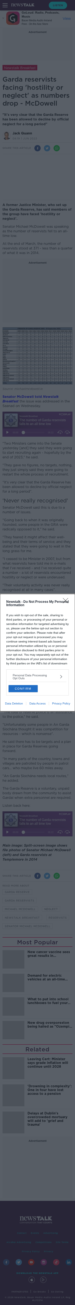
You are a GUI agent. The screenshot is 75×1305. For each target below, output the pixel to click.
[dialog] (37, 652)
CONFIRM (23, 688)
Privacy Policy (61, 703)
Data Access (37, 703)
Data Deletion (14, 703)
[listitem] (37, 677)
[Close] (67, 602)
